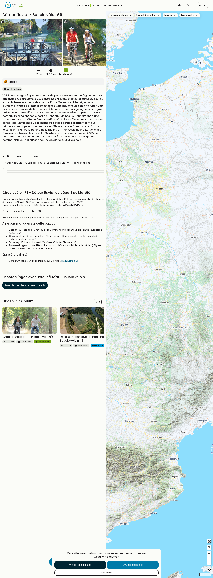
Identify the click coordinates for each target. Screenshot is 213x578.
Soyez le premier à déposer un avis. (25, 285)
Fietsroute (83, 5)
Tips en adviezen (113, 5)
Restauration (187, 15)
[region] (159, 294)
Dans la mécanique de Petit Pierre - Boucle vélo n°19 (85, 338)
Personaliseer (106, 572)
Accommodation (119, 15)
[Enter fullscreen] (209, 541)
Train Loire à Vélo (71, 260)
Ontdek (96, 5)
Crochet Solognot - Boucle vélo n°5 (28, 337)
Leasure (168, 15)
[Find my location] (209, 547)
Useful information (145, 15)
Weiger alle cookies (80, 565)
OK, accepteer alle (133, 565)
